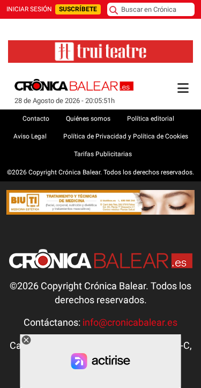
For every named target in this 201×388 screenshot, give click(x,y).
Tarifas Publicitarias (103, 154)
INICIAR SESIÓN (29, 9)
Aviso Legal (30, 136)
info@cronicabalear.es (130, 322)
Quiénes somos (88, 118)
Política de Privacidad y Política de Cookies (125, 136)
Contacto (36, 118)
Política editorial (150, 118)
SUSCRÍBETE (78, 9)
